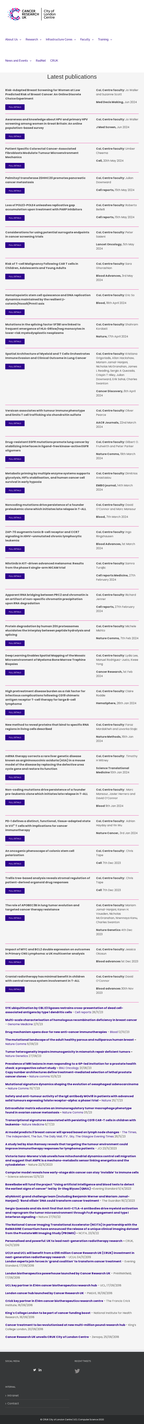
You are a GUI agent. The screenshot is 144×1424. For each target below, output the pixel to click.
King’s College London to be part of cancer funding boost (47, 1313)
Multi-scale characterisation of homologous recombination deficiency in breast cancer (71, 1020)
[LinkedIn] (40, 1369)
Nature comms (39, 1076)
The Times (129, 1132)
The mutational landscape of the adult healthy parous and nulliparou (57, 1040)
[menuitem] (13, 39)
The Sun (36, 1136)
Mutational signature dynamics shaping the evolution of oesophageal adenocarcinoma (71, 1084)
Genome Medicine (20, 1024)
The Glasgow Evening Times (95, 1136)
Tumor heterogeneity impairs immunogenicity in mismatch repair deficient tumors (67, 1052)
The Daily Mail (52, 1136)
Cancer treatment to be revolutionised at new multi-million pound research (62, 1325)
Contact (13, 1403)
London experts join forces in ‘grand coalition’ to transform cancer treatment (63, 1261)
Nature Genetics (16, 1056)
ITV (65, 1136)
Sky (72, 1136)
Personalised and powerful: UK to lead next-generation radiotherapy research (63, 1241)
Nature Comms (15, 1044)
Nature (106, 1100)
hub (122, 1325)
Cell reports (83, 1012)
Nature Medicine (33, 1124)
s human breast (122, 1040)
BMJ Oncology (69, 1068)
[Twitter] (34, 1369)
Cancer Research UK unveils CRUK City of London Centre (47, 1337)
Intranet (13, 1395)
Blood (114, 1032)
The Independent (18, 1136)
